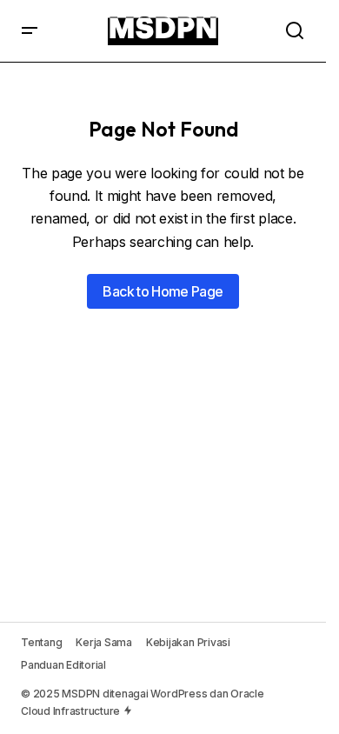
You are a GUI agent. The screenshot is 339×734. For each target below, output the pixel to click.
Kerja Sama (104, 642)
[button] (29, 31)
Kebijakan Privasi (188, 642)
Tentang (41, 642)
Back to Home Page (163, 291)
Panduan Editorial (63, 664)
